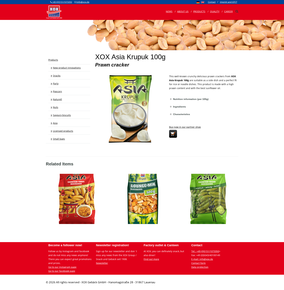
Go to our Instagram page (62, 267)
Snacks (56, 75)
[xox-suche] (237, 11)
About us (183, 11)
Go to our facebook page (61, 271)
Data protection (199, 267)
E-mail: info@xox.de (202, 259)
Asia (55, 123)
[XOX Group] (54, 11)
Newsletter (102, 263)
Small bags (59, 138)
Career (228, 11)
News (169, 11)
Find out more (151, 259)
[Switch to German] (198, 2)
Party (56, 83)
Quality (214, 11)
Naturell (57, 99)
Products (199, 11)
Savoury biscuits (62, 115)
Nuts (55, 107)
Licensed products (63, 130)
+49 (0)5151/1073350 (62, 2)
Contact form (198, 263)
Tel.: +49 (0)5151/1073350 (205, 251)
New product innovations (67, 67)
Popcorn (57, 91)
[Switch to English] (202, 2)
